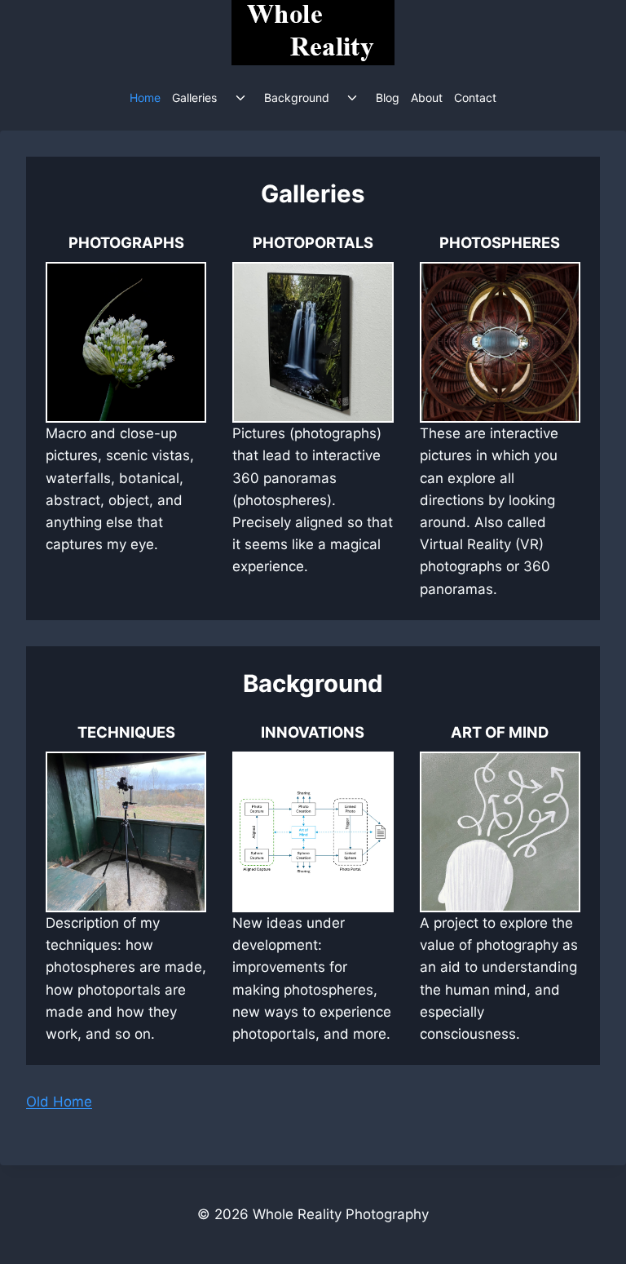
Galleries (194, 97)
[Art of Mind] (500, 883)
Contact (475, 97)
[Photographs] (126, 416)
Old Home (59, 1101)
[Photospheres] (500, 416)
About (427, 97)
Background (296, 97)
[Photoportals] (312, 405)
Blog (387, 97)
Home (145, 97)
